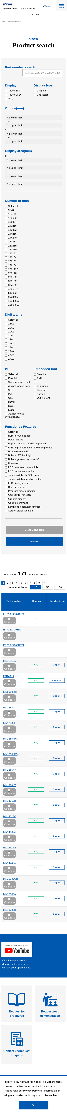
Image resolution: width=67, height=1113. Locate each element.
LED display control (19, 483)
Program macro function (22, 490)
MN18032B (9, 909)
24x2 (11, 343)
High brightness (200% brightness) (27, 443)
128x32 (12, 217)
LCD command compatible (23, 467)
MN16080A (9, 894)
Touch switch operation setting (25, 479)
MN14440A (9, 863)
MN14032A (9, 832)
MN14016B (9, 800)
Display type (57, 601)
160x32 (12, 241)
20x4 (11, 335)
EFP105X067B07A (13, 614)
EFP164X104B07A (13, 645)
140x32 (12, 229)
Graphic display (17, 498)
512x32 (12, 292)
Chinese (41, 390)
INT (39, 382)
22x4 (11, 339)
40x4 (11, 359)
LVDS (11, 409)
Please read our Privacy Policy (21, 1090)
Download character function (24, 506)
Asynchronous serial (19, 385)
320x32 (12, 281)
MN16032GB (10, 878)
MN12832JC (10, 707)
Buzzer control (16, 487)
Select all (13, 206)
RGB (11, 405)
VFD (10, 98)
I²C (10, 393)
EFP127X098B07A (13, 629)
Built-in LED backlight (20, 455)
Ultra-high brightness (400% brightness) (30, 447)
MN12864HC (10, 738)
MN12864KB (10, 754)
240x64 (12, 257)
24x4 (11, 347)
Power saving (15, 439)
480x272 (13, 289)
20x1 (11, 327)
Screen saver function (20, 510)
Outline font (43, 397)
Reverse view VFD (18, 451)
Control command (18, 502)
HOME (5, 22)
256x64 (12, 265)
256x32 (12, 261)
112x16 (12, 214)
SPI (10, 390)
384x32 (12, 285)
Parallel (12, 378)
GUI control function (19, 494)
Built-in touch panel (19, 435)
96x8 (11, 210)
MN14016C (9, 816)
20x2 (11, 331)
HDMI (11, 401)
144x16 (12, 233)
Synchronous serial (19, 382)
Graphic (41, 90)
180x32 (12, 253)
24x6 (11, 351)
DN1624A (8, 676)
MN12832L (9, 723)
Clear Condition (34, 529)
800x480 (13, 296)
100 (60, 587)
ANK (39, 378)
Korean (41, 393)
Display (36, 601)
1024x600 (13, 300)
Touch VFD (14, 94)
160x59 (12, 245)
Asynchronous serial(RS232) (14, 415)
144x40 (12, 237)
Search (34, 541)
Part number (13, 601)
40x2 (11, 355)
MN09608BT (10, 691)
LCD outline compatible (21, 471)
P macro (13, 463)
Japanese (42, 385)
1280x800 (13, 304)
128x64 (12, 221)
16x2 (11, 323)
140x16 (12, 225)
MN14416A (9, 847)
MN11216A (9, 660)
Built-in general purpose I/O (23, 459)
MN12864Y (9, 769)
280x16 (12, 273)
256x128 (13, 269)
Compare (9, 622)
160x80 (12, 249)
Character (42, 94)
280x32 (12, 277)
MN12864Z (9, 785)
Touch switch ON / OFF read (24, 475)
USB (10, 397)
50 (47, 587)
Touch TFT (14, 90)
